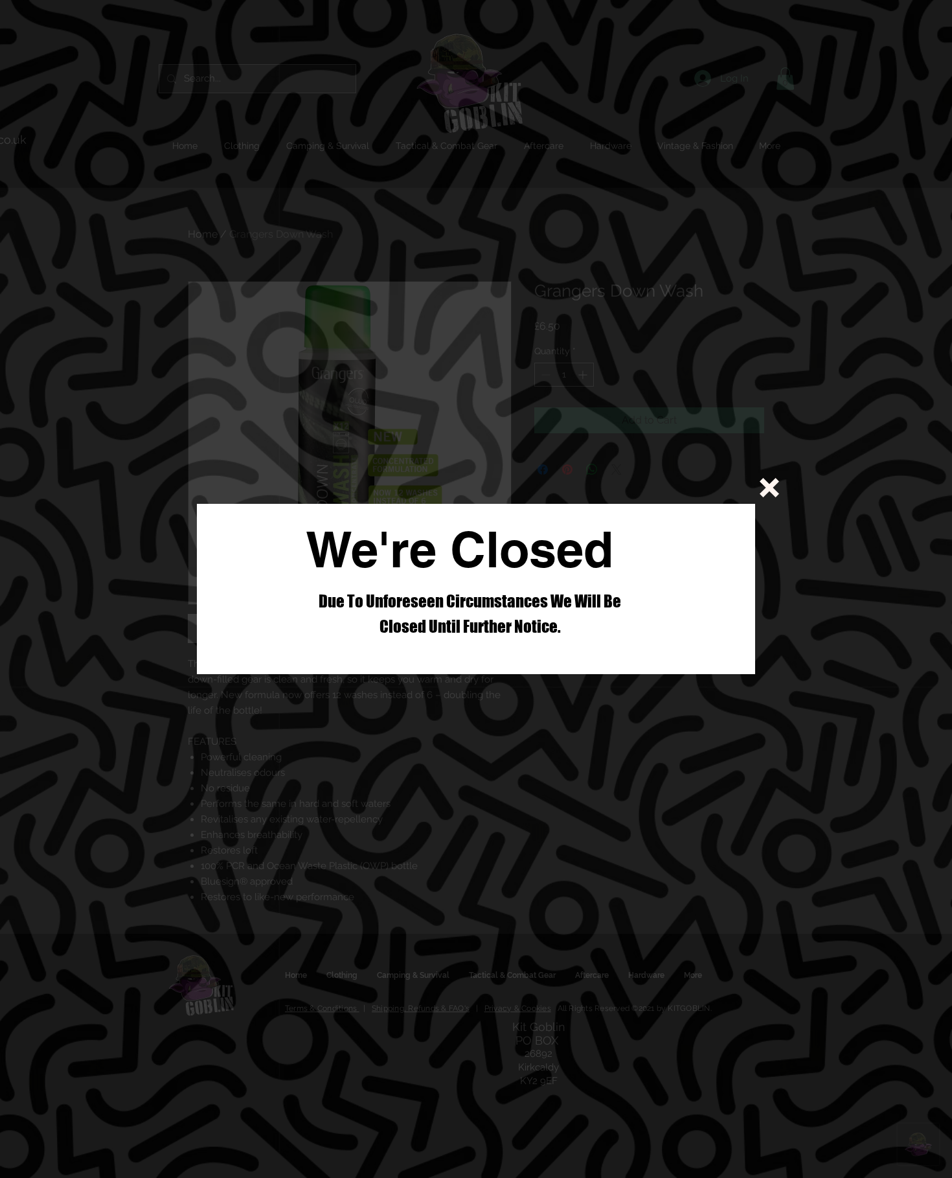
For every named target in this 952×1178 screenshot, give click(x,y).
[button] (769, 487)
